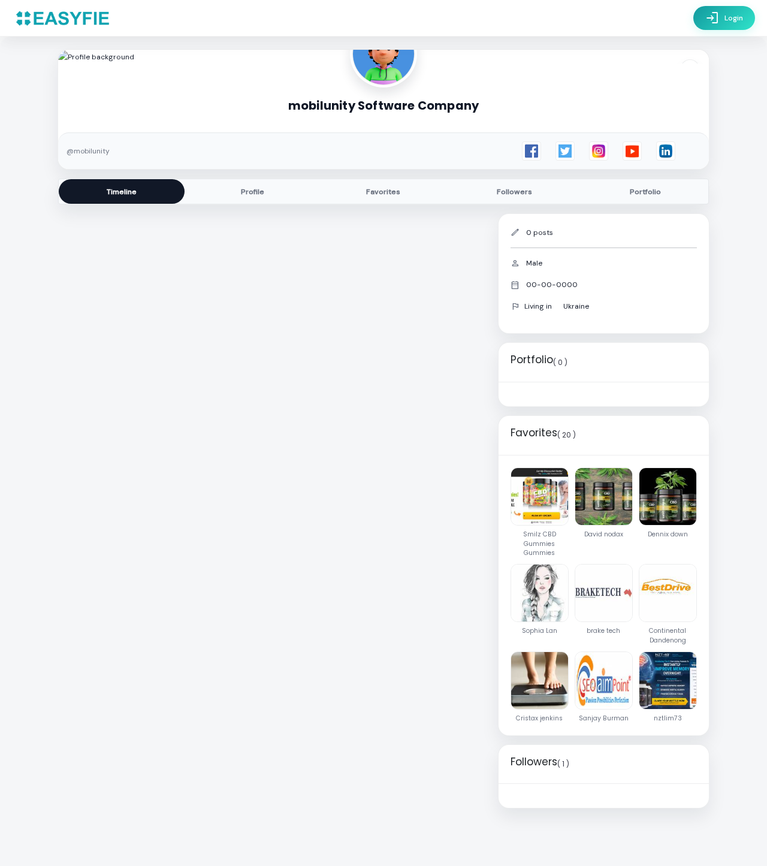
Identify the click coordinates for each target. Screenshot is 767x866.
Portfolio (645, 192)
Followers (514, 192)
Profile (252, 192)
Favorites (383, 192)
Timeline (122, 192)
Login (724, 18)
